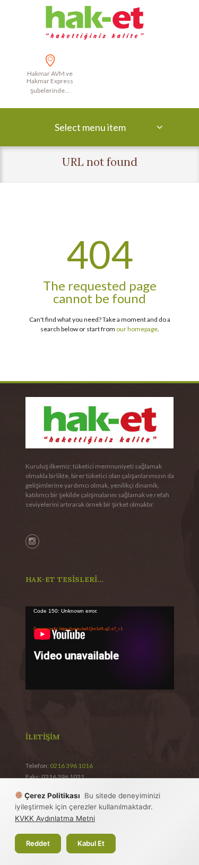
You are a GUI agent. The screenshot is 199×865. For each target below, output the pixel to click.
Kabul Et (91, 843)
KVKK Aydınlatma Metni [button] (55, 818)
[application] (99, 648)
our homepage (137, 329)
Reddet (38, 843)
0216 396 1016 (71, 766)
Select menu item (90, 127)
